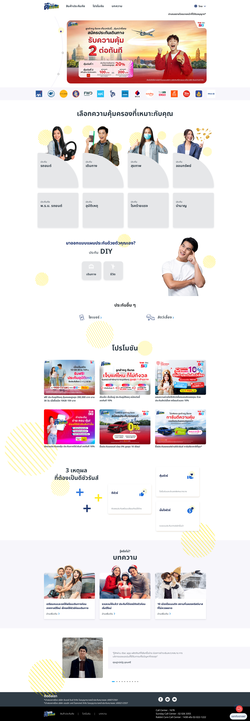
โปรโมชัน (98, 6)
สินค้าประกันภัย (75, 6)
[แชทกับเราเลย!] (239, 708)
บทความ (117, 6)
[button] (61, 31)
